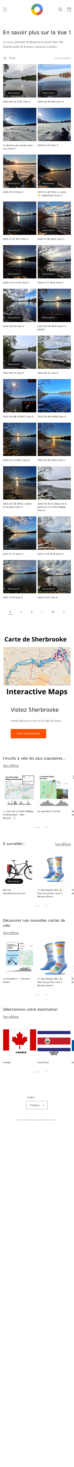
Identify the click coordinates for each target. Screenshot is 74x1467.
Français (34, 1105)
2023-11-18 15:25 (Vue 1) (50, 554)
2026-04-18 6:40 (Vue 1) (50, 101)
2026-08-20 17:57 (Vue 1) (17, 101)
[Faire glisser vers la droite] (46, 827)
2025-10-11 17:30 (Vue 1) (16, 282)
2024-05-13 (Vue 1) (47, 373)
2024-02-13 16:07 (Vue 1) (16, 460)
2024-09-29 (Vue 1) (13, 326)
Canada (7, 1062)
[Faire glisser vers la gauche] (27, 827)
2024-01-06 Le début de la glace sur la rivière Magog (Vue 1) (52, 507)
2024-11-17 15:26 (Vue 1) (50, 282)
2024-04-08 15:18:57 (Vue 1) (18, 416)
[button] (5, 9)
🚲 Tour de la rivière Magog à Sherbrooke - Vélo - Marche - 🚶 (18, 815)
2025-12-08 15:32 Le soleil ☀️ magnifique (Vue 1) (51, 194)
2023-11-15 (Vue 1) (13, 597)
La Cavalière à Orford (49, 811)
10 (53, 611)
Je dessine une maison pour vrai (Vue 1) (18, 147)
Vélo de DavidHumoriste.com (14, 892)
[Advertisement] (37, 1297)
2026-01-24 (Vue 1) (47, 145)
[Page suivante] (63, 611)
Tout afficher (11, 765)
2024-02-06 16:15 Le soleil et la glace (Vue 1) (17, 505)
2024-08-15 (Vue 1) (13, 373)
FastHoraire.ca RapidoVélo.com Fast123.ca (39, 1120)
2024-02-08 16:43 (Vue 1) (51, 460)
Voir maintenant (28, 733)
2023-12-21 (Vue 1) (13, 554)
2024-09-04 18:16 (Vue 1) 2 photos (52, 328)
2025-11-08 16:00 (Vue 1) (51, 239)
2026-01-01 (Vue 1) (13, 192)
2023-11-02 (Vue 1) (47, 597)
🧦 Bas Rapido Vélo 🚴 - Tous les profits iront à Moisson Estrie (50, 893)
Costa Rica (43, 1062)
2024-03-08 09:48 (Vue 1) (51, 416)
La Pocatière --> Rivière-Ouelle (17, 980)
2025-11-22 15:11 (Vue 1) (15, 239)
